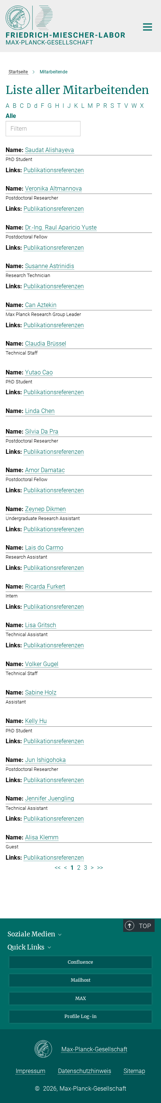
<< (58, 867)
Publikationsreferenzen (54, 170)
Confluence (80, 962)
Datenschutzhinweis (84, 1071)
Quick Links (26, 947)
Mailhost (81, 980)
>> (100, 867)
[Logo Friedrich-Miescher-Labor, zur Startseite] (66, 25)
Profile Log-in (80, 1016)
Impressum (30, 1071)
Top (145, 926)
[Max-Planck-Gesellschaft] (47, 1049)
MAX (80, 998)
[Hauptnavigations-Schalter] (147, 26)
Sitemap (134, 1071)
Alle (11, 115)
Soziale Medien (32, 934)
